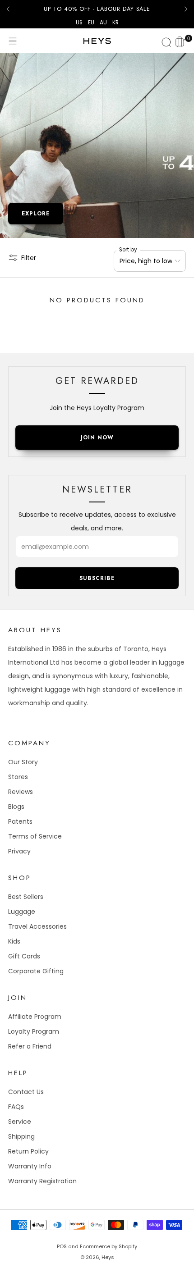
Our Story (23, 761)
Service (19, 1121)
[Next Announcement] (185, 9)
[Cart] (181, 40)
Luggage (21, 911)
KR (115, 22)
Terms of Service (35, 836)
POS (62, 1246)
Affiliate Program (34, 1016)
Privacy (19, 851)
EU (91, 22)
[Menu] (12, 41)
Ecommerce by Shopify (108, 1246)
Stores (18, 776)
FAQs (16, 1106)
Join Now (97, 437)
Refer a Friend (29, 1046)
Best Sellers (25, 896)
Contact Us (26, 1091)
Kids (14, 941)
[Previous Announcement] (8, 9)
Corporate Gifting (36, 971)
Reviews (20, 791)
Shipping (21, 1136)
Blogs (16, 806)
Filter (28, 257)
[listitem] (97, 9)
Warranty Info (29, 1166)
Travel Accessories (37, 926)
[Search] (165, 41)
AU (103, 22)
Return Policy (28, 1151)
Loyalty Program (33, 1031)
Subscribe (97, 578)
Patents (20, 821)
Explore (36, 214)
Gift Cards (24, 956)
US (79, 22)
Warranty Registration (42, 1181)
